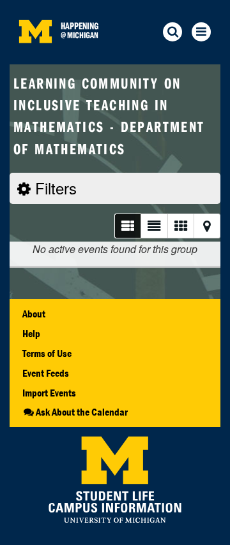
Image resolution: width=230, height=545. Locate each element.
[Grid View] (180, 226)
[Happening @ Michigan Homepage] (35, 56)
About (33, 313)
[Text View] (154, 226)
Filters (54, 188)
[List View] (127, 226)
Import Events (49, 392)
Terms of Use (47, 353)
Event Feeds (45, 373)
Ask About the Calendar (82, 411)
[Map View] (207, 226)
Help (31, 333)
